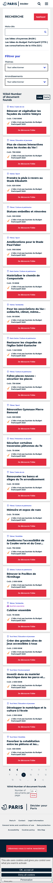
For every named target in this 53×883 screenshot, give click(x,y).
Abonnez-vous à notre (26, 848)
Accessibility (13, 830)
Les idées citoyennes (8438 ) (20, 38)
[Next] (35, 779)
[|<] (9, 769)
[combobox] (26, 67)
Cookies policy (28, 830)
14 (20, 780)
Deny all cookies (26, 875)
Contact (22, 821)
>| (43, 780)
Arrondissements (14, 76)
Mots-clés (10, 26)
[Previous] (17, 769)
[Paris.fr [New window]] (11, 807)
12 (45, 775)
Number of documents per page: (22, 793)
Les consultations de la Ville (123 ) (23, 45)
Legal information (36, 821)
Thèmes (9, 62)
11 (38, 775)
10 (31, 775)
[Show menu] (46, 4)
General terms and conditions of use (18, 825)
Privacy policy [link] (8, 881)
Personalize (26, 880)
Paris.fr (12, 821)
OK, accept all (26, 870)
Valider (33, 795)
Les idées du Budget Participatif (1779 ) (26, 42)
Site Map (41, 830)
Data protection (44, 825)
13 (12, 780)
